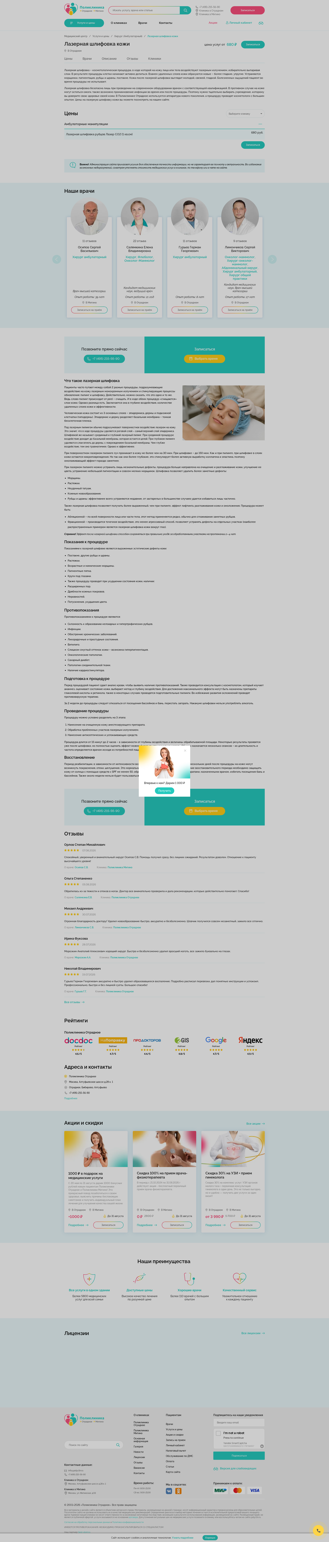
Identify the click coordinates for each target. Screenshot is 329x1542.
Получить (164, 790)
